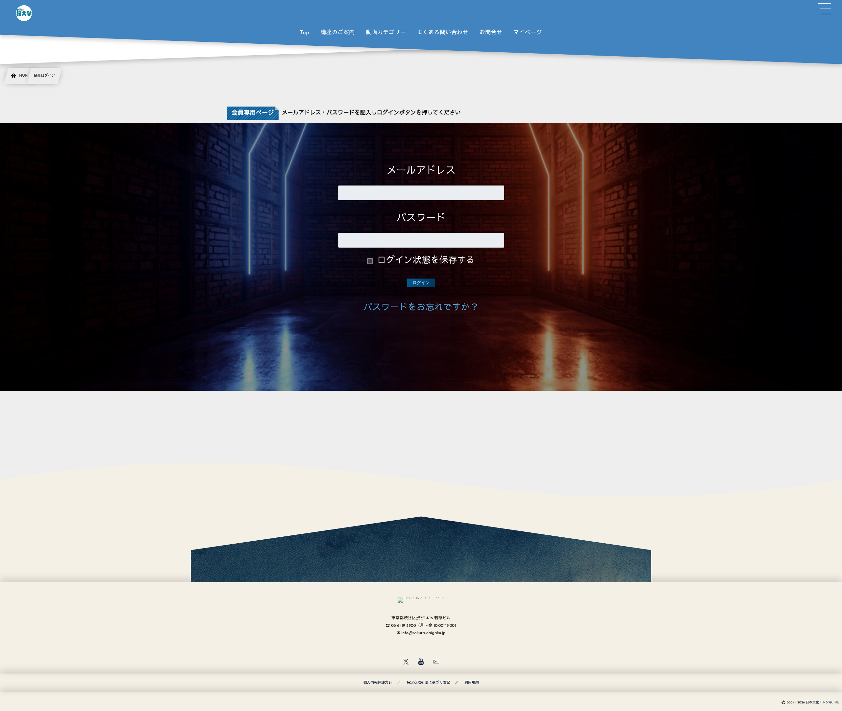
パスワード (421, 218)
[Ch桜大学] (24, 13)
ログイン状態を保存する (426, 261)
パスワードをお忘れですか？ (421, 308)
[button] (824, 9)
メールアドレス (421, 171)
